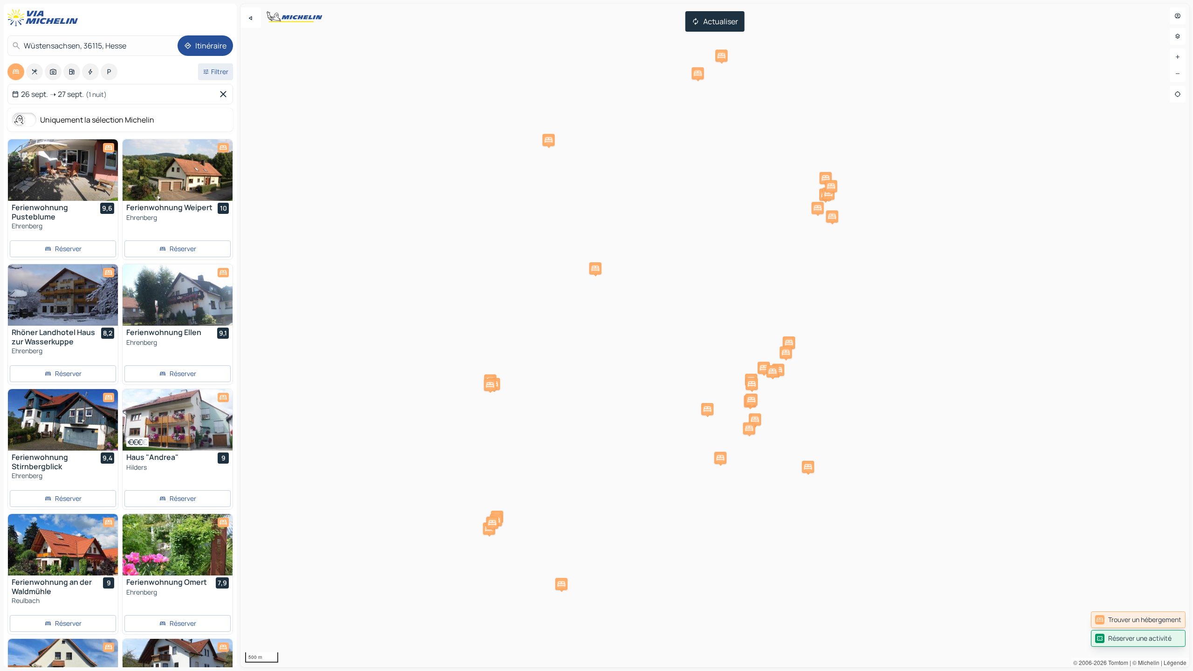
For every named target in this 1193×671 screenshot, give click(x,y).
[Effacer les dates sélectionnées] (225, 94)
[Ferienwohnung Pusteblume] (63, 170)
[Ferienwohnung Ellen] (178, 295)
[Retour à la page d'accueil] (44, 17)
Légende (1175, 662)
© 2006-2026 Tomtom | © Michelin (1116, 662)
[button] (755, 419)
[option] (15, 71)
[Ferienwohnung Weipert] (178, 170)
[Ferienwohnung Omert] (178, 544)
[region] (714, 335)
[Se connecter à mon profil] (1178, 15)
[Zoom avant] (1178, 56)
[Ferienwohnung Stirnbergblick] (63, 420)
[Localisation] (1178, 94)
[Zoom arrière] (1178, 73)
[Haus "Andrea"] (178, 420)
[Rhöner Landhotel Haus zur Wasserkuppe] (63, 295)
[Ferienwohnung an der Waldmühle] (63, 544)
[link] (1138, 619)
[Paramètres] (1178, 36)
